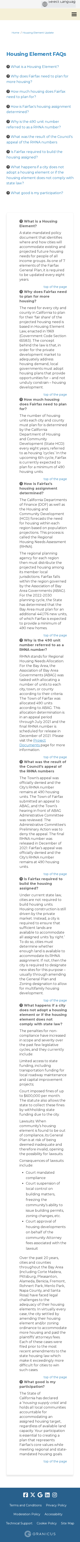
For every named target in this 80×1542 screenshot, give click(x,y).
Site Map (67, 1523)
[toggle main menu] (74, 14)
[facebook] (25, 1494)
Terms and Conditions (25, 1505)
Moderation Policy (26, 1514)
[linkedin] (47, 1494)
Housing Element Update (38, 32)
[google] (40, 1494)
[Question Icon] (8, 66)
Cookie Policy (47, 1523)
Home (15, 32)
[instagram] (54, 1494)
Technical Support (19, 1523)
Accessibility (54, 1514)
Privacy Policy (56, 1505)
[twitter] (32, 1494)
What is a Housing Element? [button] (35, 67)
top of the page (55, 287)
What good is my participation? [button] (37, 193)
